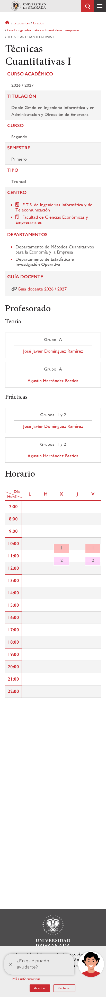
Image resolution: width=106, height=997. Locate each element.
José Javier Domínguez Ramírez (53, 351)
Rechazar (64, 988)
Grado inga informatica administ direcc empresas (43, 30)
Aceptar (40, 988)
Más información (26, 978)
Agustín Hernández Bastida (53, 380)
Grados (38, 23)
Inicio (7, 23)
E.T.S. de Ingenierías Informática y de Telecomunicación (53, 207)
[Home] (28, 6)
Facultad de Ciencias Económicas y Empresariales (51, 219)
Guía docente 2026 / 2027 (42, 289)
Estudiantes (21, 23)
